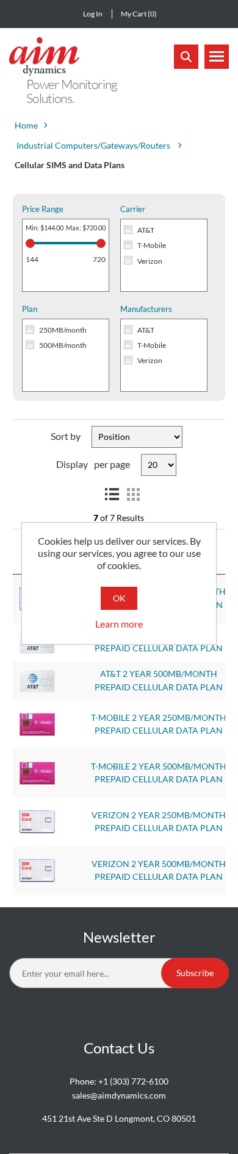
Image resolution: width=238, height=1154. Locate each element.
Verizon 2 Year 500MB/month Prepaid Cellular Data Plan (159, 870)
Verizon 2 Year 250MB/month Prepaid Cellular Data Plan (159, 822)
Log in (93, 13)
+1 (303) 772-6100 (133, 1081)
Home (26, 125)
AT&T (145, 230)
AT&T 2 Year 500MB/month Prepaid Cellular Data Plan (159, 680)
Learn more (119, 623)
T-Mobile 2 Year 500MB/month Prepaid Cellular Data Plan (158, 773)
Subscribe (195, 973)
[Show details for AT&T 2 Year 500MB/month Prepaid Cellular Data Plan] (37, 680)
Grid (133, 494)
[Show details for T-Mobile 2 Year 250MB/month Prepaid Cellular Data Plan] (37, 723)
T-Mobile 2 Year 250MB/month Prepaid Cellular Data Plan (158, 724)
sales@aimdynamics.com (119, 1095)
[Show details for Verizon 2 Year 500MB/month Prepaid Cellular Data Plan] (37, 869)
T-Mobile (151, 245)
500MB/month (63, 345)
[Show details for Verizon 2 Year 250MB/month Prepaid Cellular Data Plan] (37, 821)
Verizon (149, 261)
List (111, 494)
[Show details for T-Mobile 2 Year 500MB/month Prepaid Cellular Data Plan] (37, 772)
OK (119, 598)
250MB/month (63, 330)
